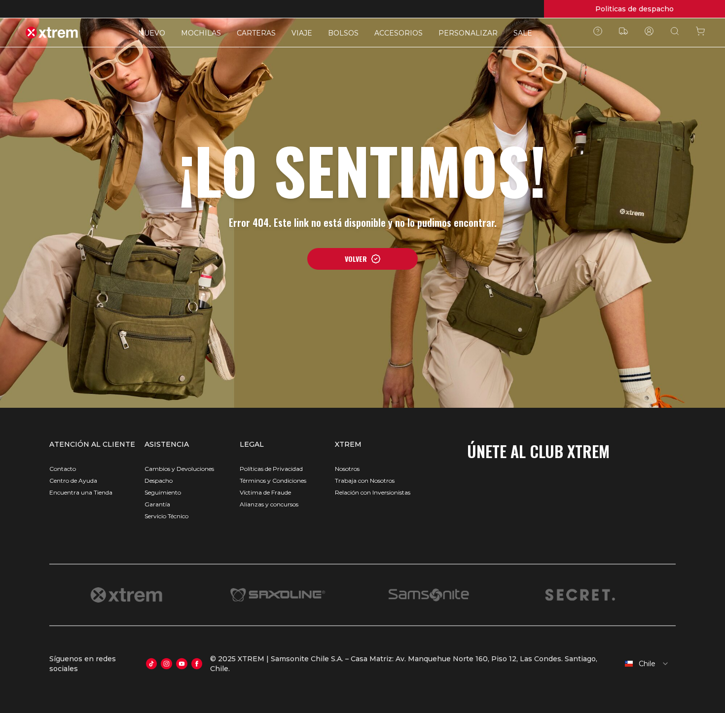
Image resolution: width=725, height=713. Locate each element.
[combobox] (642, 664)
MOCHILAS (201, 33)
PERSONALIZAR (468, 33)
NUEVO (151, 33)
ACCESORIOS (398, 33)
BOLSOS (343, 33)
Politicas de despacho (634, 8)
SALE (522, 33)
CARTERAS (256, 33)
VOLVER (356, 258)
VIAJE (301, 33)
